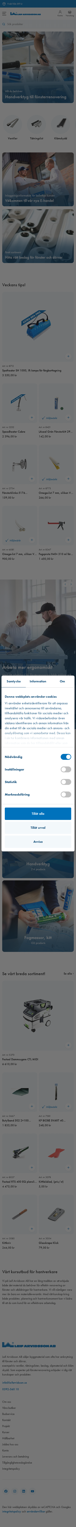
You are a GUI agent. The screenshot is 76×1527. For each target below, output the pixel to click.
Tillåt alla (38, 814)
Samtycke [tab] (14, 681)
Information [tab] (38, 681)
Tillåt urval (38, 828)
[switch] (66, 769)
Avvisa (38, 842)
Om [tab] (62, 681)
